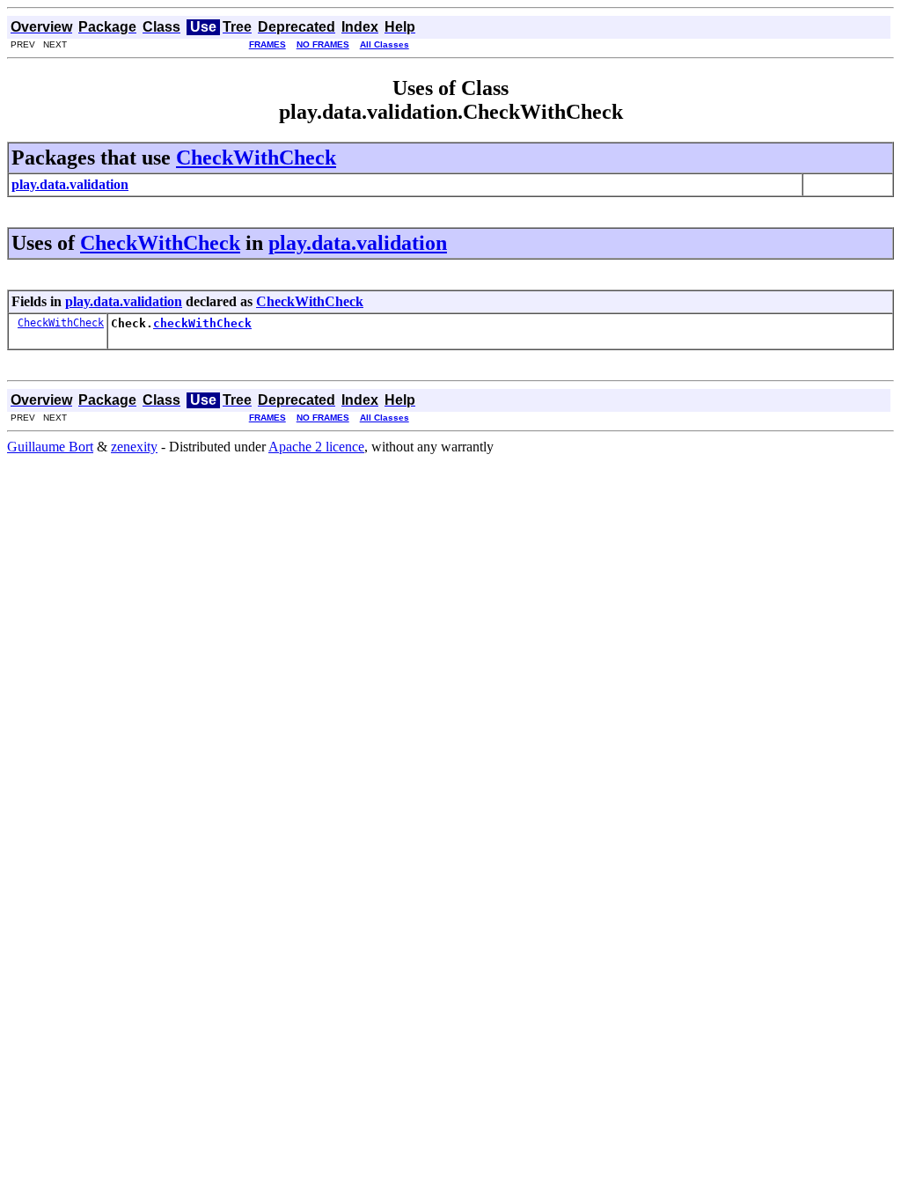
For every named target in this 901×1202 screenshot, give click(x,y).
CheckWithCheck (256, 157)
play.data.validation (357, 242)
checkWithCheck (202, 323)
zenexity (134, 446)
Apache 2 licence (316, 446)
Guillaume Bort (50, 446)
